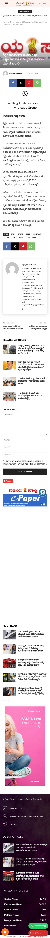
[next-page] (8, 700)
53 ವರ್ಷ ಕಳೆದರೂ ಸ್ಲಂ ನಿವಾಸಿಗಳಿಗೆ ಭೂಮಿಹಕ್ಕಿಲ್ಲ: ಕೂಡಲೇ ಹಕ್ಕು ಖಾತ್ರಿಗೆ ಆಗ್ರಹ (31, 381)
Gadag (20, 234)
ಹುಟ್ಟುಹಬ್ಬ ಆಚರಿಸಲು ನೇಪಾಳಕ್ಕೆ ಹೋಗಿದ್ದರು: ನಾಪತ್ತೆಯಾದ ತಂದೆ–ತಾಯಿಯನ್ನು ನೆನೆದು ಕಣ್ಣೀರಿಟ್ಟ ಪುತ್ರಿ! (31, 690)
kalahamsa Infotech (34, 936)
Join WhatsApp (40, 925)
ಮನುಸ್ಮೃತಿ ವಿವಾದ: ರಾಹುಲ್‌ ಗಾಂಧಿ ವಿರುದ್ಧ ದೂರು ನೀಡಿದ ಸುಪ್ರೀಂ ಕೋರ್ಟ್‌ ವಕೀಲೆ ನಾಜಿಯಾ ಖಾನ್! (31, 648)
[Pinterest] (29, 83)
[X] (21, 83)
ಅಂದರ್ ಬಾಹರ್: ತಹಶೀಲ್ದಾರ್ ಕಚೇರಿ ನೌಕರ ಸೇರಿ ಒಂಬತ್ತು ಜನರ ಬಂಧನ (13, 328)
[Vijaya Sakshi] (6, 73)
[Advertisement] (25, 532)
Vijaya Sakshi (17, 73)
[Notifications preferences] (5, 932)
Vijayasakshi (31, 238)
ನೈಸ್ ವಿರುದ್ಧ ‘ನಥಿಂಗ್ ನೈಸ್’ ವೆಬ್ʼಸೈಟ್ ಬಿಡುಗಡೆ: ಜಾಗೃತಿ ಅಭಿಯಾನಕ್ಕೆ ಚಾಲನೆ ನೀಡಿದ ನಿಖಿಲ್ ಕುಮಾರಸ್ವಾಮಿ (32, 676)
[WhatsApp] (37, 83)
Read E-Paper (35, 933)
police (6, 238)
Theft (20, 238)
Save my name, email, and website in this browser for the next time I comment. (25, 462)
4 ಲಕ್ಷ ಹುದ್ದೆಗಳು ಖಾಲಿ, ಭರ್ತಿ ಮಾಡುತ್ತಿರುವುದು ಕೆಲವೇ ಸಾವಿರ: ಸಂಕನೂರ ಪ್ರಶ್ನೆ (30, 395)
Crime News (14, 22)
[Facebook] (13, 83)
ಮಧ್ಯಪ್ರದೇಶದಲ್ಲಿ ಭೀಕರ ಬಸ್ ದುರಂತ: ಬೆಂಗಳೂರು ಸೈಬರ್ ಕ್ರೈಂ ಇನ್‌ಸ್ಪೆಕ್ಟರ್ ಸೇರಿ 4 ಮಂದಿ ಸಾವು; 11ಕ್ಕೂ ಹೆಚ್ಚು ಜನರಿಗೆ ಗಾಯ (32, 349)
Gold (28, 234)
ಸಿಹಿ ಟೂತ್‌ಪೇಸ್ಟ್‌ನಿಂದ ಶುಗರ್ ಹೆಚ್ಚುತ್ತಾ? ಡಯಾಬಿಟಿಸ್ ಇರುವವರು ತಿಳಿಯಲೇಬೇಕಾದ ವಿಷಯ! (31, 634)
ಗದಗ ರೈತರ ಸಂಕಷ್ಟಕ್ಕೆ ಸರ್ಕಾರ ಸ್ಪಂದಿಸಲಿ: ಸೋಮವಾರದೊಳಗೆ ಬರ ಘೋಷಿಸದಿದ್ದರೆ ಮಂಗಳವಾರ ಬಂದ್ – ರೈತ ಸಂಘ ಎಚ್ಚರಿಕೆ (31, 366)
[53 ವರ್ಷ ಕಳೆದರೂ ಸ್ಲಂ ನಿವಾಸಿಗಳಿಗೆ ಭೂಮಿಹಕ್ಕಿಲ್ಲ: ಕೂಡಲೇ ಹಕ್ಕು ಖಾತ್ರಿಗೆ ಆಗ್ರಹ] (9, 381)
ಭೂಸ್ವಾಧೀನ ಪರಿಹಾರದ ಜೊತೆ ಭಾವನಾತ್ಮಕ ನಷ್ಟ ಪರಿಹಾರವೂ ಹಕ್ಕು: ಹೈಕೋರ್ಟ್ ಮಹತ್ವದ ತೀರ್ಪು (31, 662)
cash (13, 234)
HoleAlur (37, 234)
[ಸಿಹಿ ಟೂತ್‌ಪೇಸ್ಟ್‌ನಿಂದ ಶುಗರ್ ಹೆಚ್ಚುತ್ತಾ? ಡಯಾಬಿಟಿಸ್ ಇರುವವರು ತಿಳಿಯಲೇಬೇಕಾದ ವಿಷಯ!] (9, 634)
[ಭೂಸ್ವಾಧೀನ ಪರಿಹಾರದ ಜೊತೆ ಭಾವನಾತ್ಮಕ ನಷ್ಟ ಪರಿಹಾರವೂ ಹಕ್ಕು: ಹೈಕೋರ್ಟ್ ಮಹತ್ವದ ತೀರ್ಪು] (9, 663)
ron (13, 238)
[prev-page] (4, 700)
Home (5, 22)
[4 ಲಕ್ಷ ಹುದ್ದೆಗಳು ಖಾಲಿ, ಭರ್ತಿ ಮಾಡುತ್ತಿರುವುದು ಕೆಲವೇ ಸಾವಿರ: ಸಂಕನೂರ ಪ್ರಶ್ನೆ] (9, 396)
